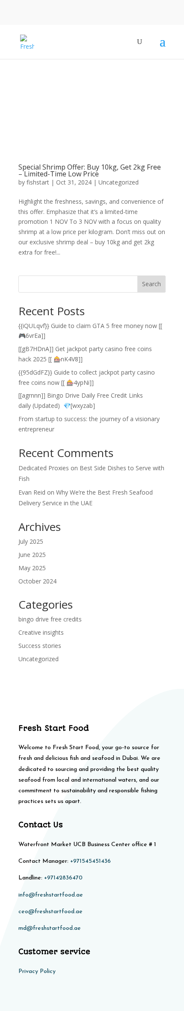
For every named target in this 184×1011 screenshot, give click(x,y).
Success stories (39, 646)
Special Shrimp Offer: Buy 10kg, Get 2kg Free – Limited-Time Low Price (89, 170)
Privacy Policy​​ (37, 971)
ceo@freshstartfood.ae (50, 911)
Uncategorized (118, 182)
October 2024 (37, 581)
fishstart (38, 182)
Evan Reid (31, 492)
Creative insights (41, 632)
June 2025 (32, 555)
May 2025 (32, 568)
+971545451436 (90, 861)
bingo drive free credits (50, 619)
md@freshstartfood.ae (49, 928)
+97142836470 (63, 878)
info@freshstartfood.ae (50, 895)
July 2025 (30, 541)
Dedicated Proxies (43, 468)
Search (151, 284)
